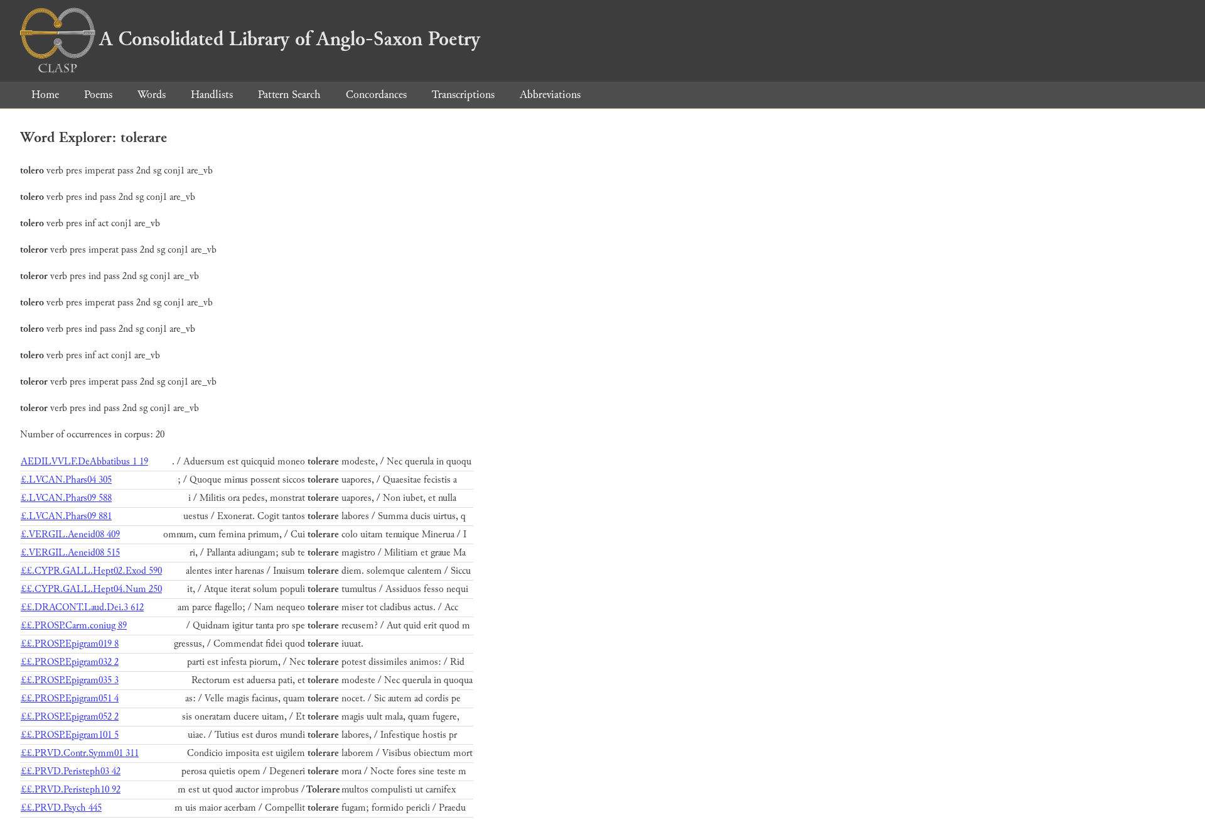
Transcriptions (463, 94)
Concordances (376, 94)
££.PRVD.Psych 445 (61, 808)
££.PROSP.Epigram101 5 (70, 735)
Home (45, 94)
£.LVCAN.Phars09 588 (66, 498)
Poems (98, 94)
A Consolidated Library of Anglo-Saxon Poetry (289, 39)
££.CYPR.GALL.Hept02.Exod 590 (91, 571)
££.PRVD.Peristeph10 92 (70, 789)
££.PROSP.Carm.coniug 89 (74, 625)
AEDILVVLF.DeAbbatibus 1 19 (84, 461)
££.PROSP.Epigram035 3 (70, 680)
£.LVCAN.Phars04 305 (66, 480)
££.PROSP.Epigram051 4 (70, 698)
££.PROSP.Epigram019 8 (70, 644)
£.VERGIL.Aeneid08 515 (70, 552)
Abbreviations (550, 94)
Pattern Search (289, 94)
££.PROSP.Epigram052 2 (70, 717)
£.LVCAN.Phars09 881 (66, 516)
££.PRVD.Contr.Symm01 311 (80, 753)
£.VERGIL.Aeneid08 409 (70, 534)
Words (151, 94)
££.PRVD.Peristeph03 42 (70, 771)
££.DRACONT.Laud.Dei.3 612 (82, 607)
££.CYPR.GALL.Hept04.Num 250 (91, 589)
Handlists (212, 94)
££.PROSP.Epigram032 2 (70, 662)
